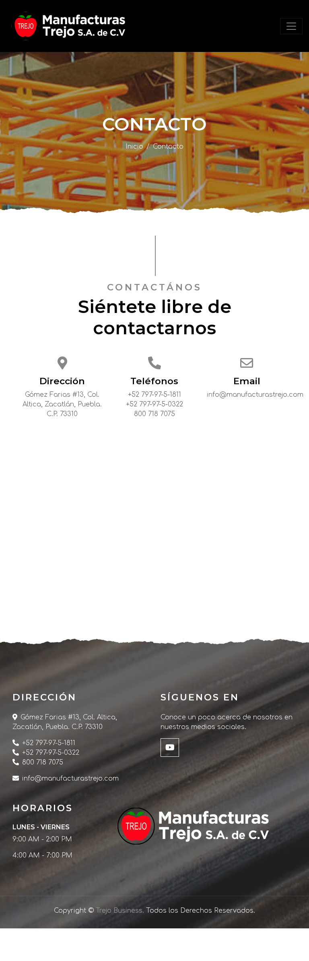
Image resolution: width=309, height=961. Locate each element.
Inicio (134, 146)
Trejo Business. (120, 910)
